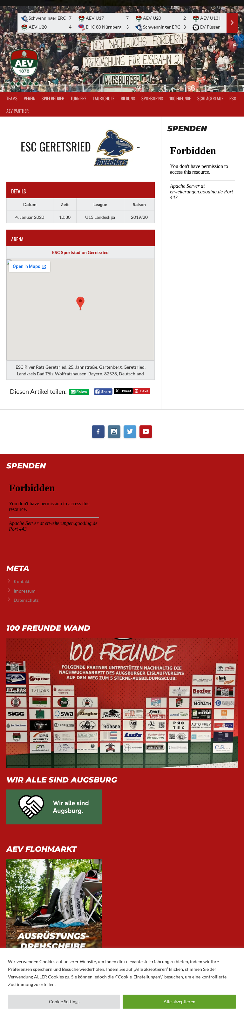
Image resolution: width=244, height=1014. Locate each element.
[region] (122, 981)
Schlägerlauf (210, 98)
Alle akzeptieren (179, 1001)
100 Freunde (180, 98)
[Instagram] (114, 431)
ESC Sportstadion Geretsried (80, 252)
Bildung (128, 98)
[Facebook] (98, 431)
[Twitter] (130, 431)
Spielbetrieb (53, 98)
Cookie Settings (64, 1001)
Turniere (78, 98)
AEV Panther (17, 110)
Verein (29, 98)
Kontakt (22, 581)
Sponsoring (152, 98)
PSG (232, 98)
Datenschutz (26, 600)
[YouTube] (145, 431)
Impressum (25, 591)
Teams (11, 98)
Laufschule (103, 98)
